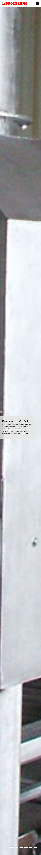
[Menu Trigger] (37, 3)
